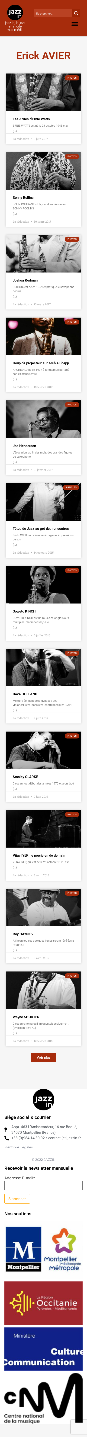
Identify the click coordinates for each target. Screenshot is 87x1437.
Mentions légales (18, 1147)
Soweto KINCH (24, 611)
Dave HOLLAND (25, 694)
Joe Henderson (24, 446)
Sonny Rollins (23, 198)
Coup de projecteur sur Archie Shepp (41, 363)
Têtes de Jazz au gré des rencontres (41, 529)
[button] (75, 24)
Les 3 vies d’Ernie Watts (31, 119)
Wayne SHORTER (26, 1017)
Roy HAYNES (23, 934)
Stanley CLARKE (25, 777)
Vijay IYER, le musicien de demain (39, 855)
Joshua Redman (25, 280)
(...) (15, 131)
